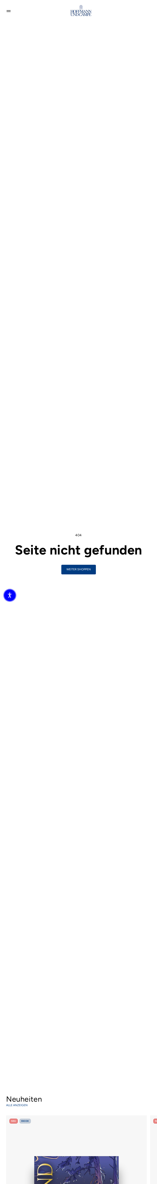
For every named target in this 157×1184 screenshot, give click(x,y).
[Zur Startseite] (81, 10)
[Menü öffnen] (8, 10)
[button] (9, 595)
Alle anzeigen (17, 1105)
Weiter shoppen (78, 569)
